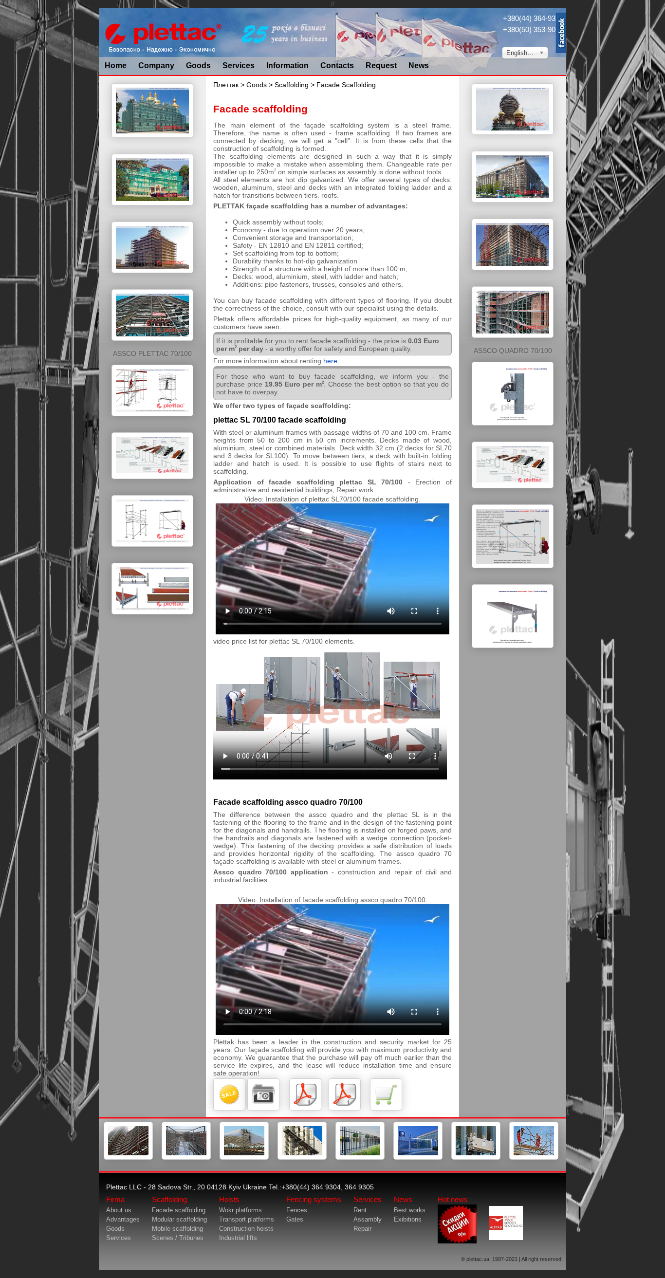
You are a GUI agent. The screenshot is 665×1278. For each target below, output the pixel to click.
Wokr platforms (240, 1210)
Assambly (367, 1219)
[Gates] (418, 1158)
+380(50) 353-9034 (533, 29)
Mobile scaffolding (177, 1228)
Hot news (453, 1199)
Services (238, 65)
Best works (409, 1210)
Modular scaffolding (179, 1219)
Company (156, 65)
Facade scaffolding (178, 1210)
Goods (198, 65)
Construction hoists (246, 1228)
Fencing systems (313, 1199)
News (418, 65)
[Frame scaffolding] (128, 1158)
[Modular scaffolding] (186, 1158)
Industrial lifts (238, 1237)
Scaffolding (292, 85)
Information (287, 65)
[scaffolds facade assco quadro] (513, 430)
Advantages (123, 1219)
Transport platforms (246, 1219)
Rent (360, 1210)
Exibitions (408, 1219)
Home (116, 65)
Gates (294, 1219)
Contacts (337, 65)
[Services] (533, 1158)
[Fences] (360, 1158)
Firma (115, 1199)
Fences (296, 1210)
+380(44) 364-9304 (533, 18)
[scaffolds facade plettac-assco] (152, 143)
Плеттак (226, 85)
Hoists (229, 1199)
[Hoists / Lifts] (302, 1158)
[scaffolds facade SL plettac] (152, 421)
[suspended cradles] (475, 1158)
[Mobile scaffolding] (244, 1158)
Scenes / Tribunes (177, 1237)
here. (331, 361)
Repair (362, 1228)
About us (118, 1210)
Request (381, 65)
